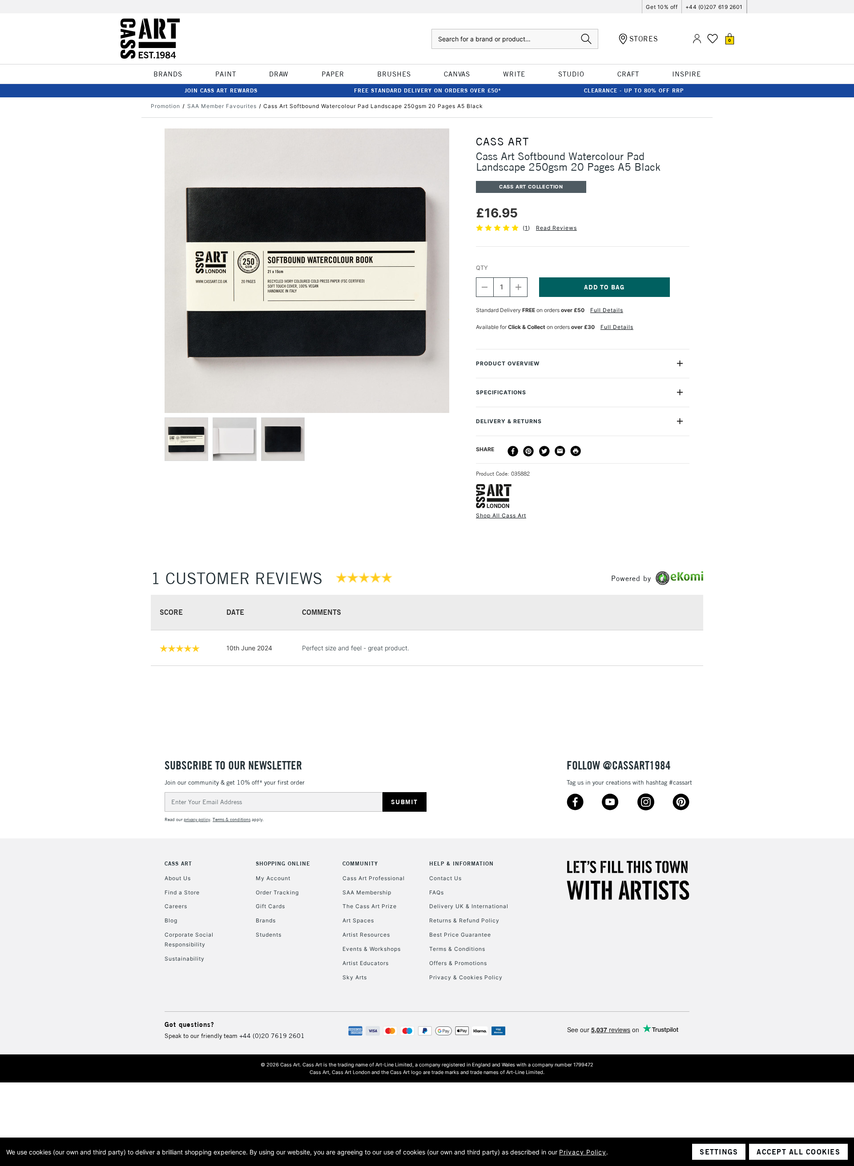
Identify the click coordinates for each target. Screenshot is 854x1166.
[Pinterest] (528, 451)
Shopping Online (283, 863)
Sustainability (185, 958)
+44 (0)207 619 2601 (714, 7)
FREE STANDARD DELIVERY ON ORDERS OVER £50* (427, 90)
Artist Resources (366, 934)
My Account (273, 878)
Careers (176, 906)
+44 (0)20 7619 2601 (272, 1036)
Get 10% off (661, 7)
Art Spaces (358, 920)
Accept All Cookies (798, 1151)
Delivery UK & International (468, 906)
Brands (266, 920)
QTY (482, 267)
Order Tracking (277, 892)
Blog (171, 920)
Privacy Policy (582, 1152)
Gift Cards (270, 906)
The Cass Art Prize (369, 906)
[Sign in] (697, 39)
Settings (719, 1151)
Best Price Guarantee (460, 934)
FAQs (436, 892)
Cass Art (178, 863)
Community (360, 863)
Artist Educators (365, 963)
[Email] (560, 451)
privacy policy (197, 819)
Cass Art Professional (373, 878)
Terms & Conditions (457, 949)
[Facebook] (513, 451)
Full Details (606, 310)
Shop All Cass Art (501, 515)
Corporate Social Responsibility (189, 939)
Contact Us (445, 878)
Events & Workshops (371, 949)
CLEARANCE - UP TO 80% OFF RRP (634, 90)
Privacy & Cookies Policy (466, 977)
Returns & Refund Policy (464, 920)
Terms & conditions (231, 819)
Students (269, 934)
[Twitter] (544, 451)
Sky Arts (354, 977)
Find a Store (182, 892)
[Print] (575, 451)
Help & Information (461, 863)
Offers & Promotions (458, 963)
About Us (178, 878)
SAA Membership (366, 892)
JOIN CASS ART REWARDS (221, 90)
